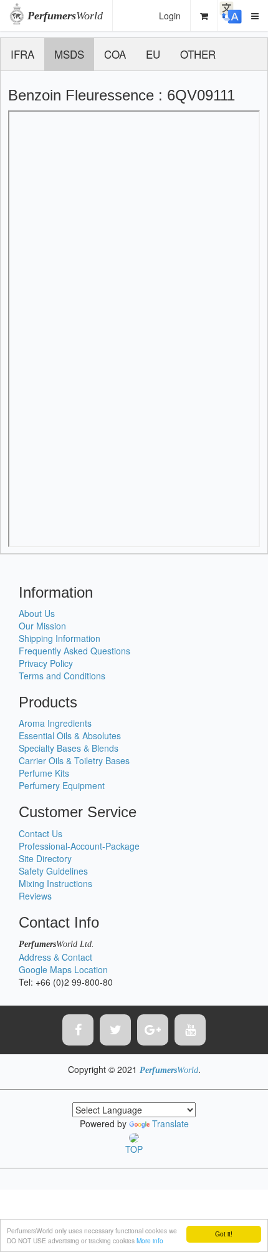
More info (149, 1240)
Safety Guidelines (53, 871)
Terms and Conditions (62, 675)
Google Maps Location (63, 969)
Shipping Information (59, 638)
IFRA (22, 54)
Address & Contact (55, 957)
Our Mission (42, 625)
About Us (37, 613)
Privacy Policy (46, 663)
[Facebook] (77, 1030)
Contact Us (40, 833)
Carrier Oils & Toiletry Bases (74, 760)
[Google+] (152, 1030)
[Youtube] (190, 1030)
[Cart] (204, 15)
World (65, 15)
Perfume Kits (44, 773)
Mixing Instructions (55, 883)
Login (170, 15)
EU (153, 54)
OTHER (198, 54)
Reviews (35, 896)
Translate (170, 1123)
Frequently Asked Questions (74, 650)
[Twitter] (115, 1030)
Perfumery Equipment (62, 785)
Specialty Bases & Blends (68, 748)
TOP (134, 1149)
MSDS (69, 54)
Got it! (223, 1233)
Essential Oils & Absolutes (70, 735)
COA (115, 54)
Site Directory (45, 858)
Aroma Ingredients (55, 723)
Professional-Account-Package (79, 846)
